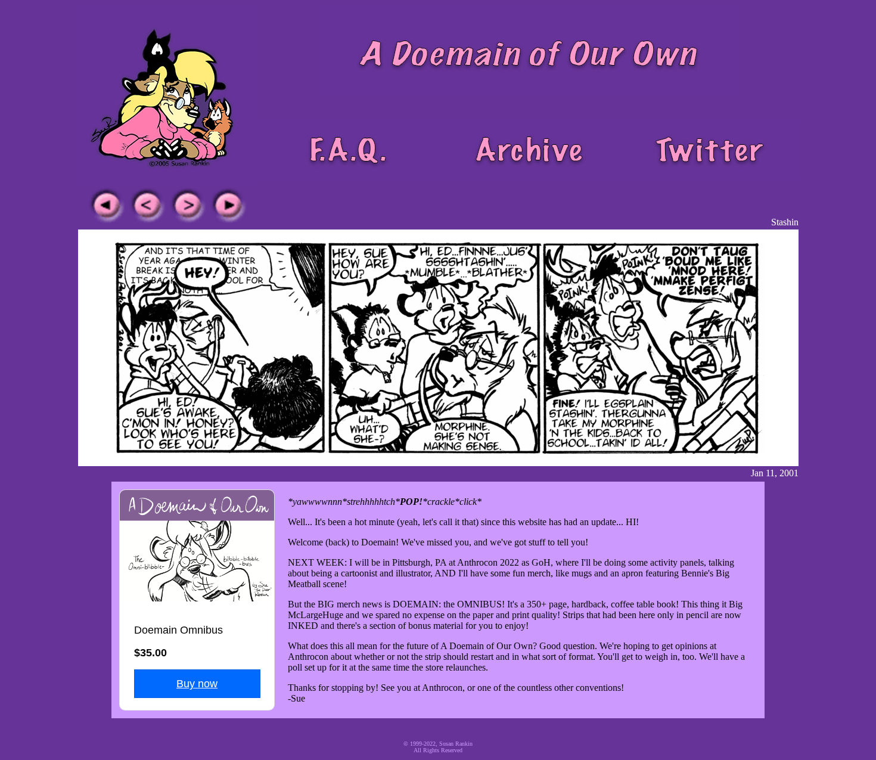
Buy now (197, 684)
